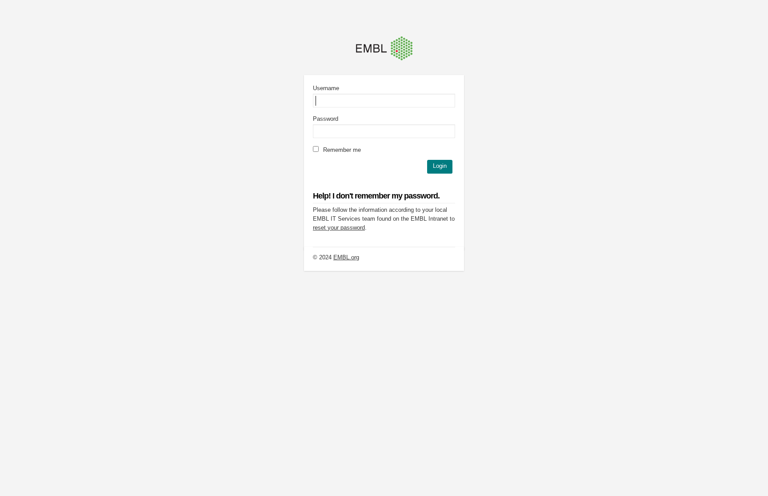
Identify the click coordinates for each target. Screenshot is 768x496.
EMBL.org (346, 257)
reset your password (339, 227)
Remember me (341, 150)
